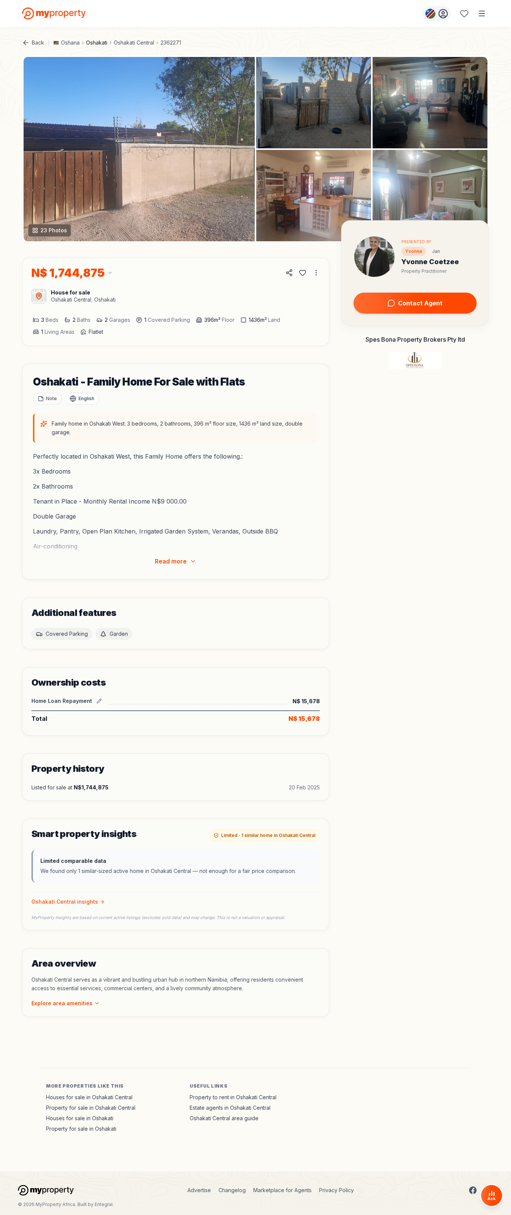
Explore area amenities (61, 1003)
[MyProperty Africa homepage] (46, 1190)
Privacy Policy (336, 1190)
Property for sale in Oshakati (81, 1128)
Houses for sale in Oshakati (79, 1118)
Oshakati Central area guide (224, 1118)
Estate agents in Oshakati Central (230, 1107)
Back (38, 42)
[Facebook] (473, 1190)
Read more (171, 561)
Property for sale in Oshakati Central (90, 1107)
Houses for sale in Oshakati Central (89, 1097)
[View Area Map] (38, 296)
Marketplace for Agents (282, 1190)
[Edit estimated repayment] (99, 701)
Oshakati (96, 42)
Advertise (199, 1190)
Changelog (232, 1190)
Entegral (104, 1204)
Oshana (70, 42)
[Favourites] (464, 13)
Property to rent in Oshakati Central (233, 1097)
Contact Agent (420, 303)
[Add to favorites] (302, 272)
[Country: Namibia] (437, 13)
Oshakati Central (134, 42)
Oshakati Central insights (64, 901)
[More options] (316, 272)
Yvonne (413, 251)
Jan (436, 251)
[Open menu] (482, 13)
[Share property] (289, 272)
